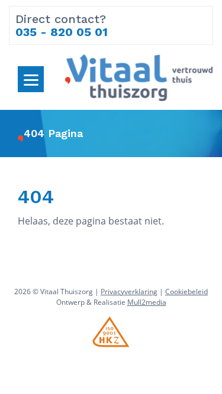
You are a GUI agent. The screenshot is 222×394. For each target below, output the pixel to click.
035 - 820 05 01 (61, 32)
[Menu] (31, 79)
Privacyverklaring (129, 291)
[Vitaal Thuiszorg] (139, 76)
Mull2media (146, 302)
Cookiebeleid (186, 291)
